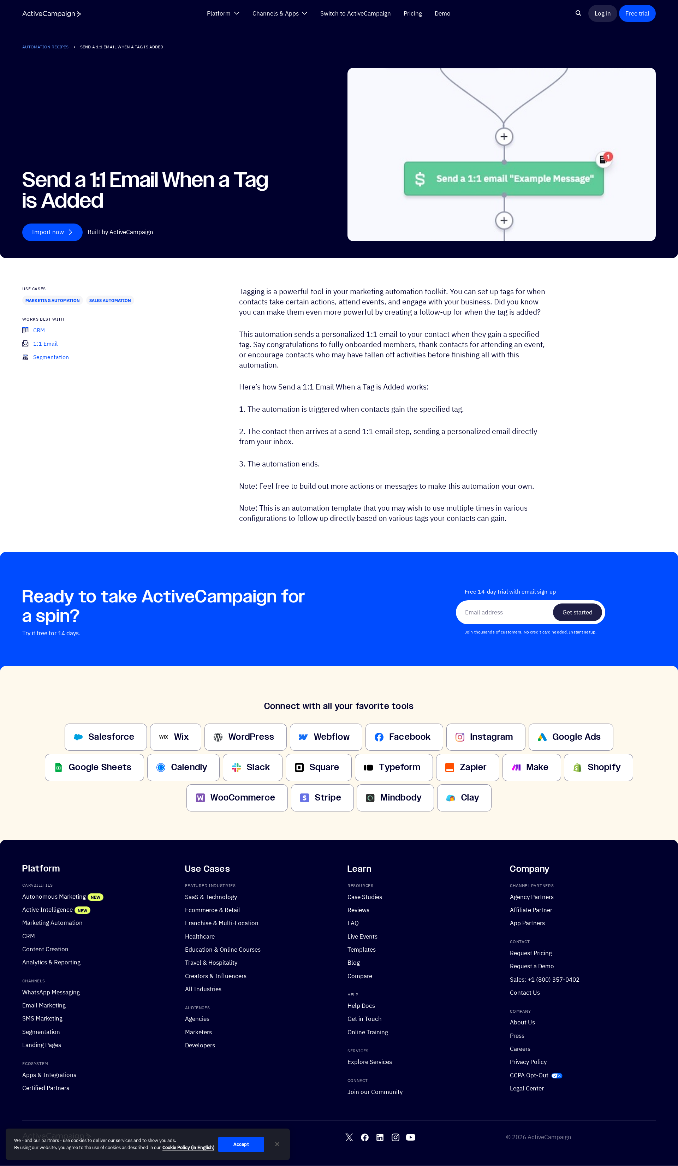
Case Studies (364, 897)
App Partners (527, 923)
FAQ (353, 923)
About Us (522, 1022)
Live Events (362, 936)
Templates (361, 949)
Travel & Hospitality (211, 963)
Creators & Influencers (215, 976)
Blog (353, 963)
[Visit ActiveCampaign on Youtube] (410, 1137)
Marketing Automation (52, 300)
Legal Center (527, 1088)
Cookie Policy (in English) (188, 1147)
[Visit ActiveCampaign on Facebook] (364, 1137)
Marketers (198, 1032)
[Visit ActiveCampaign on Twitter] (349, 1137)
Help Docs (361, 1005)
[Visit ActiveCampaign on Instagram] (395, 1137)
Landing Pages (41, 1045)
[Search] (578, 13)
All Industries (203, 989)
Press (517, 1035)
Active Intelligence (47, 909)
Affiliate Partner (531, 910)
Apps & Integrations (49, 1075)
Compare (359, 976)
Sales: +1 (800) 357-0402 (544, 979)
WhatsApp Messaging (51, 992)
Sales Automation (110, 300)
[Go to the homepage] (51, 14)
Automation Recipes (45, 46)
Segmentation (41, 1032)
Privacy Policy (528, 1062)
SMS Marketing (42, 1019)
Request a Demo (532, 966)
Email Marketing (44, 1005)
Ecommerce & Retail (212, 910)
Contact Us (525, 992)
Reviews (358, 910)
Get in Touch (364, 1019)
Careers (520, 1049)
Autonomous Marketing (54, 896)
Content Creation (45, 949)
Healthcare (200, 936)
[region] (148, 1144)
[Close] (277, 1144)
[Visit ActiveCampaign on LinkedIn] (380, 1137)
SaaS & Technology (211, 897)
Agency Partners (532, 897)
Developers (200, 1045)
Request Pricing (531, 953)
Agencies (197, 1019)
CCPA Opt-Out (529, 1075)
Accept (241, 1144)
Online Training (367, 1032)
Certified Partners (45, 1088)
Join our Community (375, 1092)
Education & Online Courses (223, 949)
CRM (28, 936)
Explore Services (369, 1062)
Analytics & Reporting (51, 962)
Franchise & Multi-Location (221, 923)
